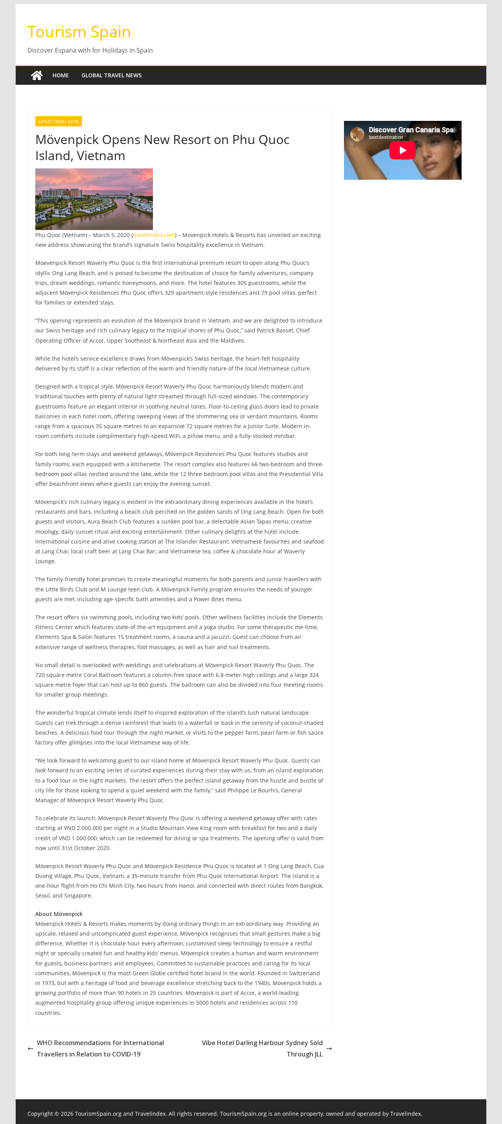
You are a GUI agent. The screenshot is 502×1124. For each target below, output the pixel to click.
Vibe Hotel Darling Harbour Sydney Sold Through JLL (262, 1048)
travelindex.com (154, 235)
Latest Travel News (58, 121)
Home (61, 75)
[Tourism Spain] (36, 75)
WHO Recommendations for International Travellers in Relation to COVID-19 (100, 1048)
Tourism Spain (79, 31)
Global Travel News (112, 75)
